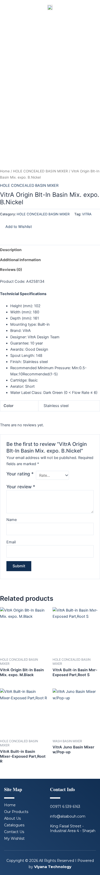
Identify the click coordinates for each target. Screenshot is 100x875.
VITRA (87, 214)
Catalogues (14, 825)
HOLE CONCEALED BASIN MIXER (40, 171)
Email (11, 542)
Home (5, 171)
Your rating (20, 473)
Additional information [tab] (20, 260)
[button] (16, 227)
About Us (12, 818)
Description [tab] (11, 250)
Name (11, 519)
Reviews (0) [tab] (11, 269)
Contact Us (14, 831)
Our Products (16, 811)
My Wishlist (14, 838)
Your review (20, 486)
